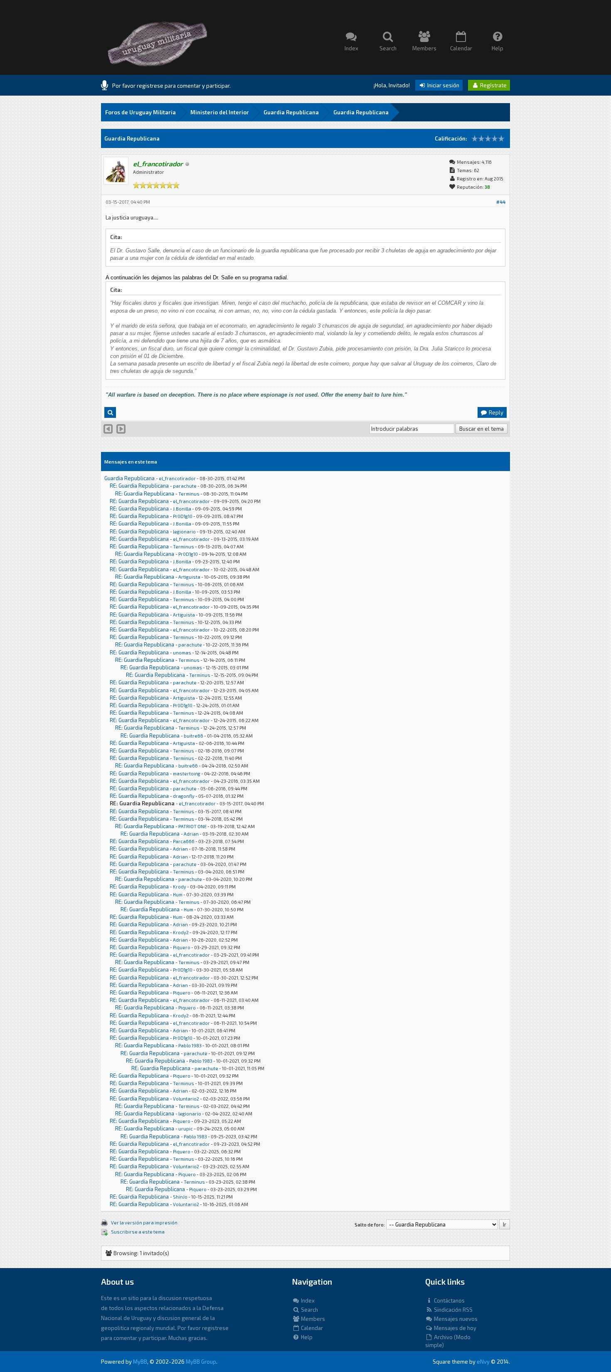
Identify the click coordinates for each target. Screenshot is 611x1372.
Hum (177, 894)
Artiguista (189, 577)
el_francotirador (177, 478)
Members (312, 1318)
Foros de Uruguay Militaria (140, 112)
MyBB (140, 1361)
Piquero (181, 947)
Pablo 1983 (190, 1045)
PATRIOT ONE (192, 826)
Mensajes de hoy (454, 1328)
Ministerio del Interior (219, 112)
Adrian (191, 834)
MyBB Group (201, 1361)
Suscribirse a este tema (138, 1231)
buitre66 (193, 735)
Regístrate (493, 85)
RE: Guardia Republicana (139, 485)
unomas (182, 652)
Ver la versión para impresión (144, 1222)
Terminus (189, 493)
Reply (495, 412)
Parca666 (184, 841)
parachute (185, 486)
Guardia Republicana (291, 112)
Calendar (311, 1328)
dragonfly (184, 796)
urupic (185, 1128)
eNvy (483, 1361)
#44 (500, 202)
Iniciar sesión (442, 85)
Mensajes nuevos (455, 1318)
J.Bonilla (182, 508)
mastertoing (186, 773)
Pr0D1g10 (182, 516)
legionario (184, 531)
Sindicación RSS (453, 1309)
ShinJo (180, 1196)
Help (306, 1337)
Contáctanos (449, 1300)
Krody (179, 886)
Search (309, 1309)
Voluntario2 (186, 1098)
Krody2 (181, 932)
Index (307, 1300)
